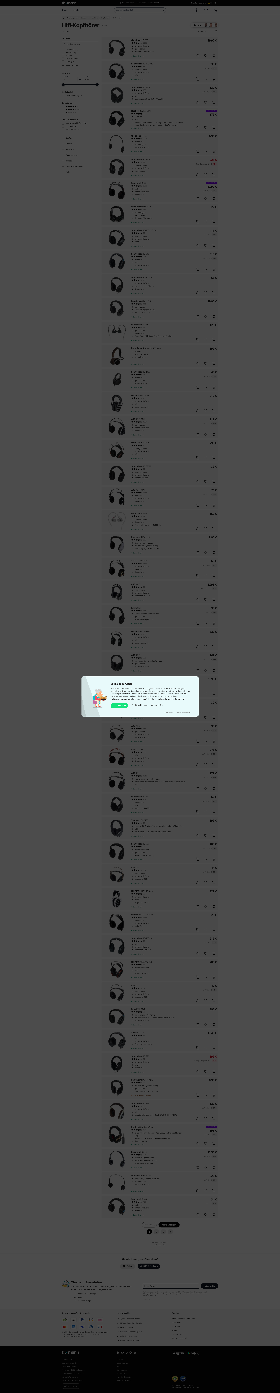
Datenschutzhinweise (183, 712)
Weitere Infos (157, 705)
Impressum (168, 712)
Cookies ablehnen (140, 705)
